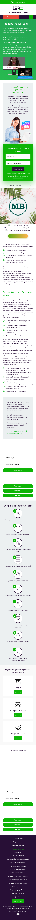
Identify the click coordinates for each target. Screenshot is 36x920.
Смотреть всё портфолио (18, 236)
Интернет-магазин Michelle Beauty (18, 204)
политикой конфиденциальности (20, 177)
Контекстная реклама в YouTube (18, 876)
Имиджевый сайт (18, 733)
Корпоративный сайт (18, 849)
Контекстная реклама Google (18, 883)
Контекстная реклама (18, 873)
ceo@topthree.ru (18, 897)
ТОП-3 (18, 8)
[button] (12, 17)
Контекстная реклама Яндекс (18, 880)
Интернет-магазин (18, 710)
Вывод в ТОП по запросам (18, 870)
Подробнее (18, 209)
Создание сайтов (18, 838)
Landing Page (18, 687)
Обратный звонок (18, 901)
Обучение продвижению (18, 862)
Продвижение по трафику (18, 866)
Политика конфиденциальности (18, 911)
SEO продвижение (18, 855)
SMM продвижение (18, 887)
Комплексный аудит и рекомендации (18, 859)
